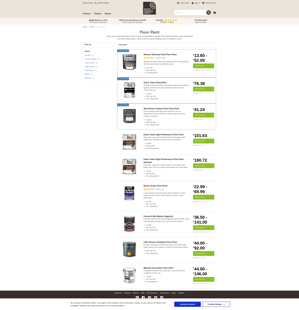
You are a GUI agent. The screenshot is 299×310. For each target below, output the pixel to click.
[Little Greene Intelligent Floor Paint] (129, 249)
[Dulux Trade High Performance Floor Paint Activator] (129, 166)
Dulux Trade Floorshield (155, 82)
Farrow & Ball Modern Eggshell (158, 216)
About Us (118, 293)
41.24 (199, 109)
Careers (181, 293)
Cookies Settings (215, 304)
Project (97, 13)
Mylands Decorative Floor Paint (158, 268)
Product (86, 13)
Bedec (88, 74)
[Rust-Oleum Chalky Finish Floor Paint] (129, 116)
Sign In (197, 3)
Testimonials (164, 293)
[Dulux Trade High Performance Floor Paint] (129, 142)
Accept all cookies (187, 304)
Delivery (128, 293)
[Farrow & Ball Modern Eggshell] (129, 223)
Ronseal (89, 55)
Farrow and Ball (92, 59)
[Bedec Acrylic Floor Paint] (129, 193)
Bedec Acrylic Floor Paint (155, 185)
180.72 (200, 160)
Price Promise (152, 293)
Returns (136, 293)
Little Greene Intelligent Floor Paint (160, 242)
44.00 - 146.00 (200, 271)
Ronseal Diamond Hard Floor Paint (160, 54)
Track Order (184, 3)
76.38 (199, 83)
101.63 (200, 135)
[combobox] (192, 12)
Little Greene (91, 67)
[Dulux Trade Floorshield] (129, 90)
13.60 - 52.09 (200, 58)
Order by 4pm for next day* (132, 21)
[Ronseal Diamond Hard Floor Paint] (129, 62)
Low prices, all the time (98, 21)
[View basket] (214, 12)
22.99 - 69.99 (200, 189)
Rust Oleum (90, 70)
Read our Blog (201, 21)
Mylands (89, 78)
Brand (108, 13)
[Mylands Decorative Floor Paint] (129, 275)
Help (210, 3)
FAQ (142, 293)
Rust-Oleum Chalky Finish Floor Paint (161, 108)
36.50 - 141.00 (200, 220)
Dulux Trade (91, 63)
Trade (173, 293)
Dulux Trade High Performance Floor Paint (164, 134)
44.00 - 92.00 (200, 245)
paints (92, 27)
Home (85, 27)
